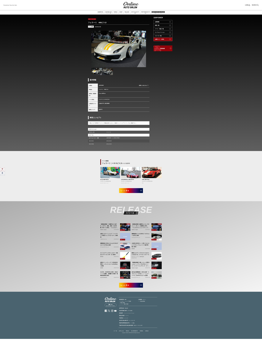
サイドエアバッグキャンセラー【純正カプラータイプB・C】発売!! (109, 253)
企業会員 (146, 330)
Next (144, 49)
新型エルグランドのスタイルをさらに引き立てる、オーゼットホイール (140, 253)
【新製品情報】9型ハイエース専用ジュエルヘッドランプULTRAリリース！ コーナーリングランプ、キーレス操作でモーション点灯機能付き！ (141, 264)
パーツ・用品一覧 (159, 28)
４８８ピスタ (98, 26)
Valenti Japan (103, 229)
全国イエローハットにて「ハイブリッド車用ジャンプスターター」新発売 (109, 235)
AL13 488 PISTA (104, 179)
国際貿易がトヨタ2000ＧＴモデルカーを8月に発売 (140, 234)
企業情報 (157, 21)
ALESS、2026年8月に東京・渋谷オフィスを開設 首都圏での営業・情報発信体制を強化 (109, 273)
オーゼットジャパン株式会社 (138, 256)
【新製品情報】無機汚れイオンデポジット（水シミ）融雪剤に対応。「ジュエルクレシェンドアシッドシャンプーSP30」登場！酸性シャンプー (141, 226)
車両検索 (162, 48)
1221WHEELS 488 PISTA (127, 179)
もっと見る (124, 190)
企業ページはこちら (143, 85)
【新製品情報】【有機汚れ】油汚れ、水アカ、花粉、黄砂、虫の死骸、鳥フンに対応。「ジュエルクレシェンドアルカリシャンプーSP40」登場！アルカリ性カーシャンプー (109, 226)
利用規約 (141, 330)
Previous (94, 49)
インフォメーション (160, 32)
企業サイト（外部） (160, 39)
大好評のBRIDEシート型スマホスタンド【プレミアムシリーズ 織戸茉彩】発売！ (140, 245)
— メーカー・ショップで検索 (125, 301)
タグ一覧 (115, 330)
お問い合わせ (121, 330)
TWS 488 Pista (145, 179)
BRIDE (133, 248)
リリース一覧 (158, 35)
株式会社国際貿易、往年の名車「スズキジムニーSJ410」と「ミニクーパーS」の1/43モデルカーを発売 (140, 273)
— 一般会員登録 (141, 301)
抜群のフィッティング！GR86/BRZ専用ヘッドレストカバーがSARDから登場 (109, 264)
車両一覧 (157, 25)
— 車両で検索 (122, 302)
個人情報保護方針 (134, 330)
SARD (101, 267)
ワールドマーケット (136, 237)
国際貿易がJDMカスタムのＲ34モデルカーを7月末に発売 (109, 244)
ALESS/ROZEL (103, 277)
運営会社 (127, 330)
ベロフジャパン (103, 239)
